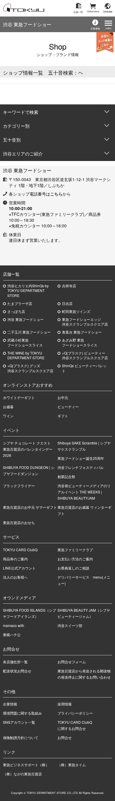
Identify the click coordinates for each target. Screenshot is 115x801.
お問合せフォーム (72, 661)
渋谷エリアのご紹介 (23, 153)
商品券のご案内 (15, 558)
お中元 (63, 397)
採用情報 (65, 703)
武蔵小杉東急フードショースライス (25, 342)
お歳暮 (8, 406)
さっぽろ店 (16, 311)
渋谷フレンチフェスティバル (81, 467)
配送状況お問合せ (17, 670)
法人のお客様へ (15, 577)
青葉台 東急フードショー (82, 332)
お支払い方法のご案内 (75, 558)
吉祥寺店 (69, 285)
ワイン (8, 415)
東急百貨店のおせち (19, 522)
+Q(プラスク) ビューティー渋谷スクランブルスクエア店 (85, 355)
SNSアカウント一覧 (19, 722)
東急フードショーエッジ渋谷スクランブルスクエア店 (85, 322)
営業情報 (95, 28)
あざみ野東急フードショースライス (79, 342)
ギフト (63, 415)
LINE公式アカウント (19, 567)
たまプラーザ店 (19, 303)
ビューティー (68, 406)
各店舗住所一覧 (15, 661)
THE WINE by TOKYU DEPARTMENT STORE (26, 355)
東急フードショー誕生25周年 (81, 458)
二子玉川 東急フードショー (29, 332)
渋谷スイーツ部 (70, 625)
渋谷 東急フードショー (27, 24)
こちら (56, 194)
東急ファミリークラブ (75, 549)
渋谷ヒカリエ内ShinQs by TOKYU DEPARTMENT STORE (28, 290)
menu (108, 28)
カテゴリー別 (16, 126)
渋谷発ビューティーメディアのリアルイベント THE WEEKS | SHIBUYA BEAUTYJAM (84, 491)
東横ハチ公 (12, 634)
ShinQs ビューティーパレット (84, 368)
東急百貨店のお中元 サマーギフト (30, 507)
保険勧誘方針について (20, 737)
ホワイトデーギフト (19, 397)
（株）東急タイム (72, 764)
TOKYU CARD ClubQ (20, 549)
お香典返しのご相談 (73, 567)
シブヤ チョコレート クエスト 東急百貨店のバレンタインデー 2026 (28, 449)
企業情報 (10, 703)
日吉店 (67, 303)
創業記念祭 (66, 476)
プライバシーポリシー (75, 712)
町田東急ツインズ (76, 311)
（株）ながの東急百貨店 (22, 773)
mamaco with (13, 625)
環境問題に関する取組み (22, 712)
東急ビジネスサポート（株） (26, 764)
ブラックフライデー (19, 485)
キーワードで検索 (20, 112)
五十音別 (12, 140)
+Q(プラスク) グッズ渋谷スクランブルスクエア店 (30, 368)
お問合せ (65, 737)
